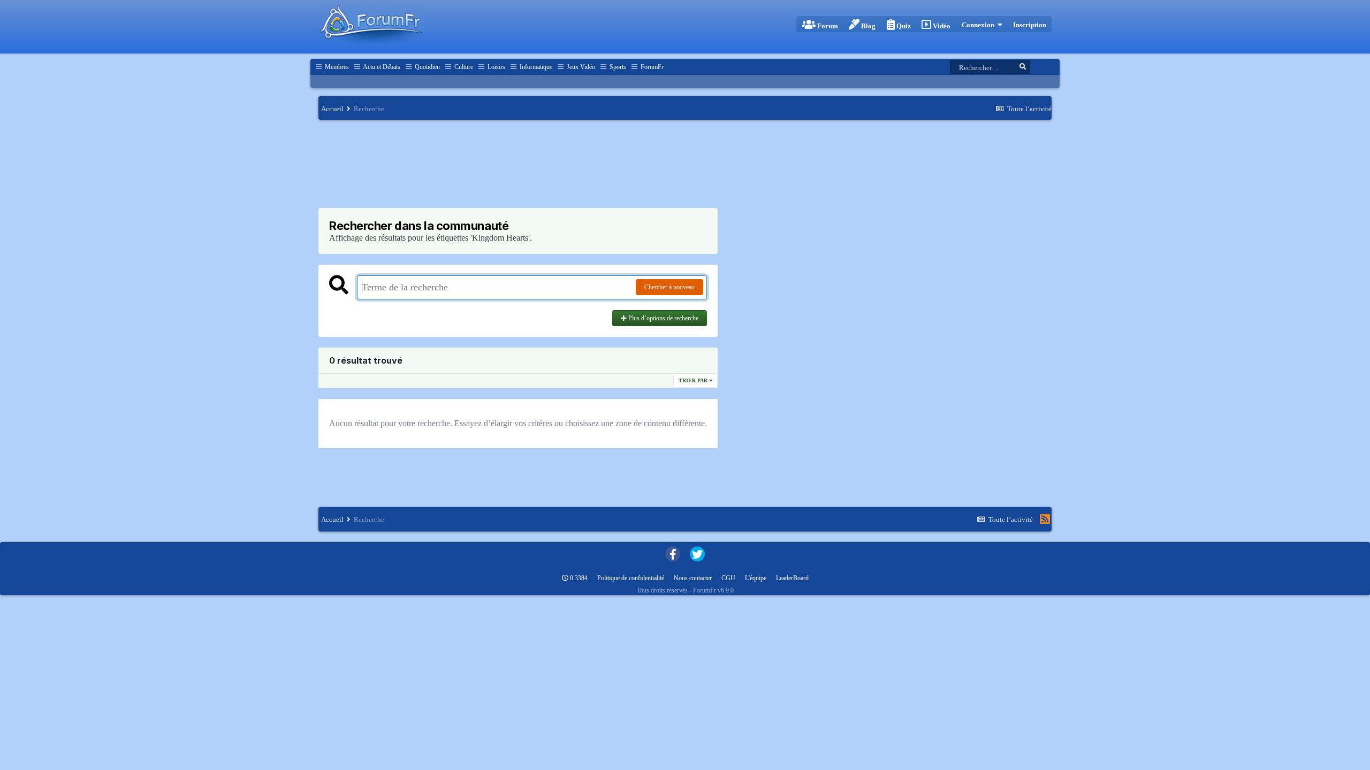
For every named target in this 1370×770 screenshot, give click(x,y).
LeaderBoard (792, 578)
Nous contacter (693, 578)
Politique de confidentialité (630, 578)
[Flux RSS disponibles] (1045, 519)
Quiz (903, 26)
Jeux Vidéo (580, 67)
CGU (728, 578)
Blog (867, 26)
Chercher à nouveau (669, 287)
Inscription (1029, 25)
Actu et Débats (381, 67)
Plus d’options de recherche (662, 318)
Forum (827, 26)
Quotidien (426, 67)
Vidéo (940, 26)
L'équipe (755, 578)
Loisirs (495, 67)
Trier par (694, 380)
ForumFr (651, 67)
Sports (617, 67)
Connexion (980, 25)
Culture (463, 67)
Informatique (535, 67)
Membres (336, 67)
